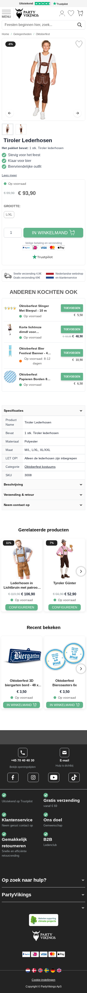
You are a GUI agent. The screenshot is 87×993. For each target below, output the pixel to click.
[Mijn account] (62, 13)
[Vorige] (10, 113)
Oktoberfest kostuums (40, 466)
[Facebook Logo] (13, 777)
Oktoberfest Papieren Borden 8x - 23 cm (34, 377)
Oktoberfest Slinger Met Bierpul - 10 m (34, 308)
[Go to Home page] (26, 13)
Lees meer (9, 175)
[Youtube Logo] (53, 777)
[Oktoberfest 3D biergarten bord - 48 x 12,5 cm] (21, 656)
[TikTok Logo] (74, 777)
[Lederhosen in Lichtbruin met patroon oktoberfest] (21, 559)
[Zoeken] (79, 24)
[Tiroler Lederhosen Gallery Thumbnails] (14, 129)
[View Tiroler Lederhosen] (7, 129)
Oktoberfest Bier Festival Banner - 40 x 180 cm (34, 351)
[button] (43, 880)
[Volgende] (77, 113)
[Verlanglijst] (71, 13)
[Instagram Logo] (33, 777)
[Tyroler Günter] (64, 559)
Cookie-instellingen (43, 979)
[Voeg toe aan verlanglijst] (79, 44)
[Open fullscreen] (43, 79)
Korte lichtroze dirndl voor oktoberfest (30, 329)
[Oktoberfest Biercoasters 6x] (64, 656)
